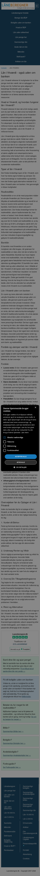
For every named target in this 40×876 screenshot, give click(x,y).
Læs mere (25, 432)
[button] (20, 467)
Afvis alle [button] (21, 462)
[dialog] (20, 438)
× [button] (35, 407)
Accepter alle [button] (20, 456)
